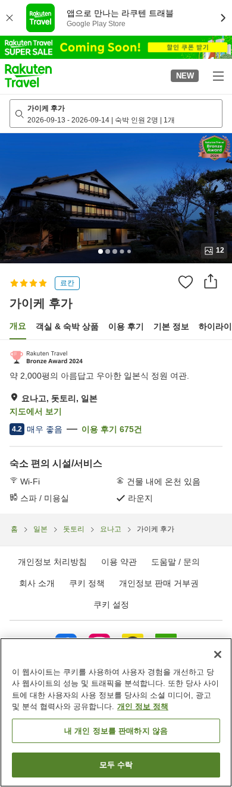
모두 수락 (116, 764)
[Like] (185, 281)
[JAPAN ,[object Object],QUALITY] (46, 357)
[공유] (210, 281)
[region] (116, 712)
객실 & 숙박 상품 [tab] (67, 326)
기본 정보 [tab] (171, 326)
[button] (28, 75)
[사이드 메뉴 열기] (217, 75)
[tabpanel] (116, 427)
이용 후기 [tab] (126, 326)
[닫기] (218, 654)
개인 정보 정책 (142, 706)
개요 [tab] (18, 325)
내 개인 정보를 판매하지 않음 (116, 730)
